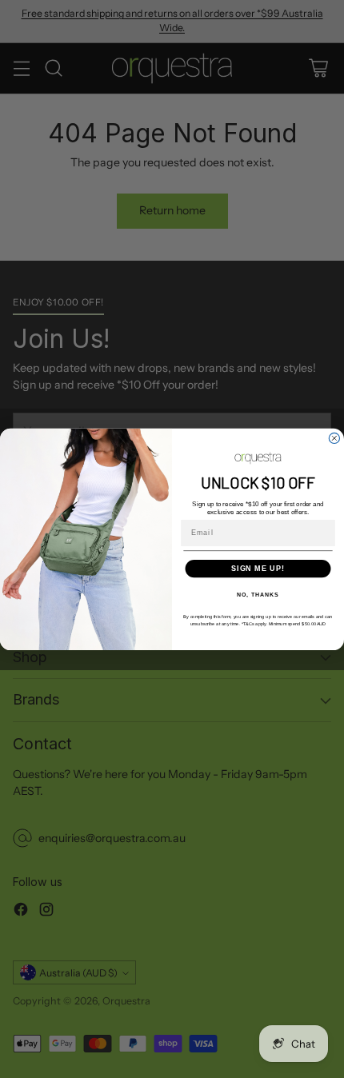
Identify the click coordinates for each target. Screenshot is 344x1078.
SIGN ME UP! (258, 567)
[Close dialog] (334, 438)
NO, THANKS (257, 595)
